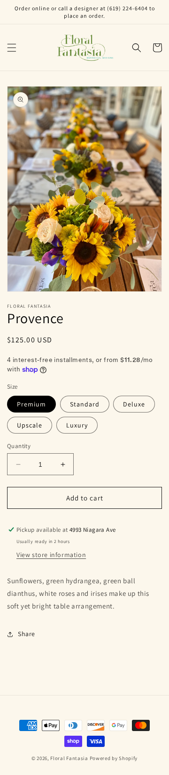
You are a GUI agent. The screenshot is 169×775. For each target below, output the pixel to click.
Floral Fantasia (69, 758)
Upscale (29, 425)
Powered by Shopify (114, 758)
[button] (11, 47)
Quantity (19, 446)
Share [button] (26, 634)
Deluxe (134, 404)
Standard (85, 404)
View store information (51, 554)
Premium (31, 404)
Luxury (77, 425)
